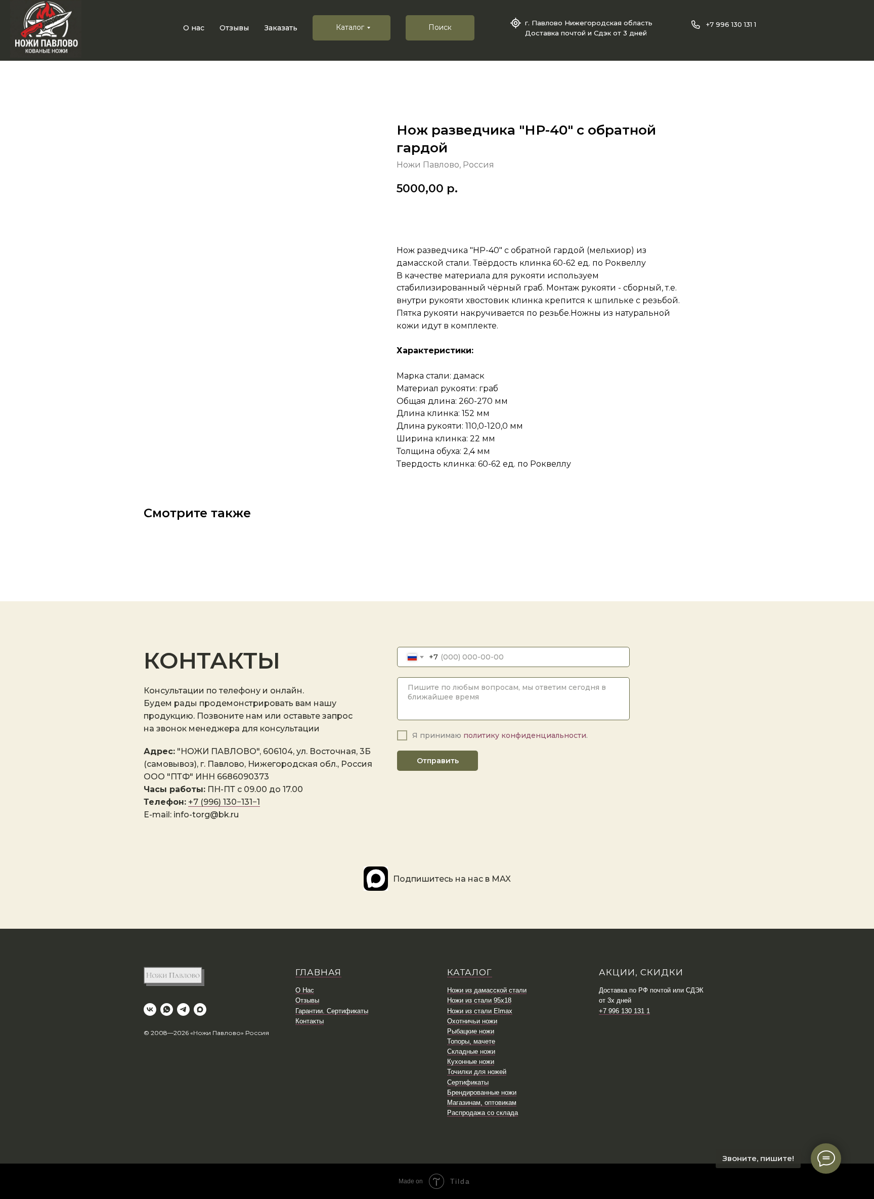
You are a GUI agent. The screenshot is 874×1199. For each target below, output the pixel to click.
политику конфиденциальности (524, 735)
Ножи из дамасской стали (487, 990)
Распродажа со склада (482, 1113)
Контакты (309, 1021)
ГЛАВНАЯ (318, 972)
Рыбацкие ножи (470, 1031)
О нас (193, 27)
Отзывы (234, 27)
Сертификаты (468, 1082)
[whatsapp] (166, 1009)
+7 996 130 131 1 (731, 24)
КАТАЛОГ (469, 972)
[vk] (150, 1009)
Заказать (281, 27)
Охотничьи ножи (472, 1021)
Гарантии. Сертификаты (331, 1011)
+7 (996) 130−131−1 (224, 802)
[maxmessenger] (200, 1009)
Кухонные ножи (470, 1061)
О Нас (304, 990)
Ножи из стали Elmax (479, 1011)
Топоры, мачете (471, 1041)
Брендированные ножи (481, 1092)
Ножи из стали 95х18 (479, 1000)
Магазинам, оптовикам (481, 1102)
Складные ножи (471, 1051)
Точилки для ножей (476, 1072)
